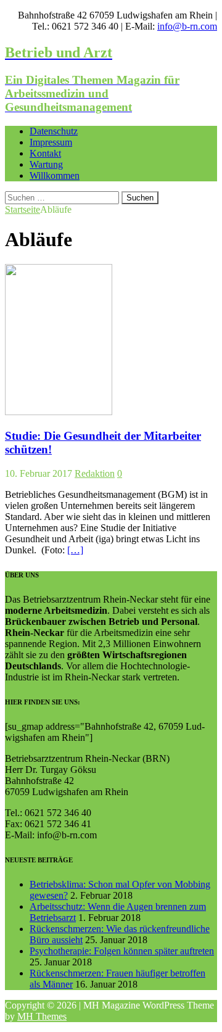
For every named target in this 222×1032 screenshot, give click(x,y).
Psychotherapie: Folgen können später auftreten (122, 951)
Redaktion (95, 473)
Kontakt (45, 153)
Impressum (51, 142)
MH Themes (42, 1016)
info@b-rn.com (187, 26)
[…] (75, 550)
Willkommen (55, 175)
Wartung (46, 164)
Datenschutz (54, 131)
